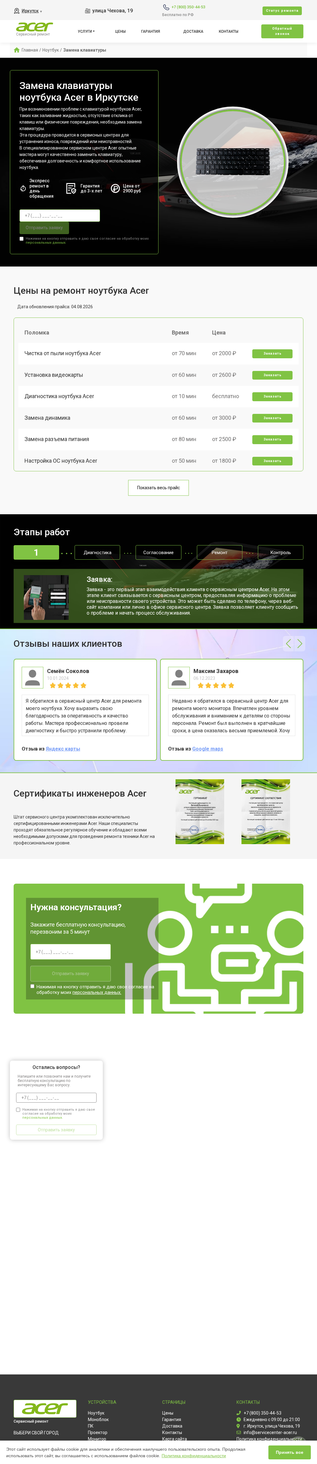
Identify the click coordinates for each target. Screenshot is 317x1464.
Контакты (228, 31)
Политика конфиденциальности (194, 1455)
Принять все (289, 1452)
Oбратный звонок (282, 31)
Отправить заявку (44, 227)
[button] (288, 643)
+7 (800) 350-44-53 (188, 7)
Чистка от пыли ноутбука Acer (62, 353)
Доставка (193, 31)
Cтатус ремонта (282, 11)
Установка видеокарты (53, 375)
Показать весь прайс (158, 487)
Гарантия (150, 31)
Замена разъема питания (56, 439)
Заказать (272, 353)
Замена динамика (47, 417)
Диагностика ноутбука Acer (59, 396)
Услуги (85, 31)
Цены (120, 31)
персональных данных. (46, 243)
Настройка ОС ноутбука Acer (60, 460)
